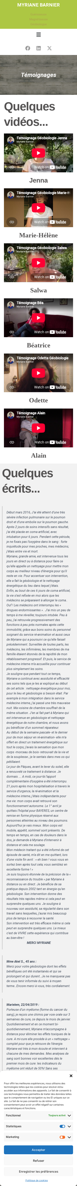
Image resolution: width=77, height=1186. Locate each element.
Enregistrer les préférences (38, 1171)
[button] (71, 1076)
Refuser (38, 1161)
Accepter (38, 1150)
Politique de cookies (36, 1180)
